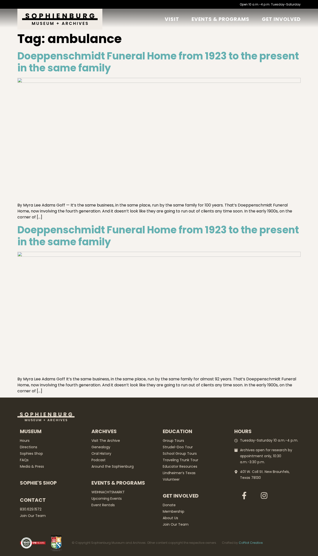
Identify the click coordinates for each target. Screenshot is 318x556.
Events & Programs (220, 19)
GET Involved (281, 19)
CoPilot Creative (251, 543)
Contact (33, 500)
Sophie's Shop (38, 482)
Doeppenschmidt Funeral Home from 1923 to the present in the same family (158, 62)
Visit (172, 19)
